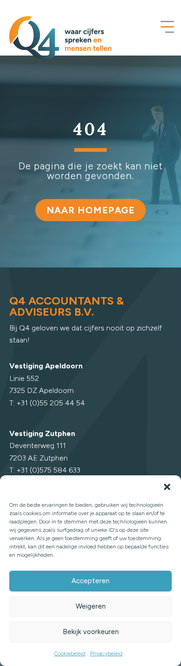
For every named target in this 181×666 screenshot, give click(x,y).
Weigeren (91, 606)
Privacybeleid (106, 653)
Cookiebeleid (69, 653)
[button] (167, 487)
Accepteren (90, 581)
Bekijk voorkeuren (91, 632)
